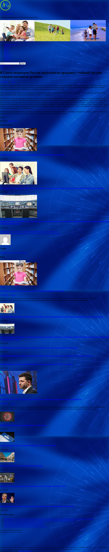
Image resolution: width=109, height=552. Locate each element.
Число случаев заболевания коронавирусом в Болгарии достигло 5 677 (33, 486)
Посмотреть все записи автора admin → (14, 253)
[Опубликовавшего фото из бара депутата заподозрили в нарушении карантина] (7, 502)
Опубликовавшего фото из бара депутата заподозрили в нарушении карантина (37, 506)
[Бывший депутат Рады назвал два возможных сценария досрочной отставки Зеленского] (18, 393)
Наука (6, 56)
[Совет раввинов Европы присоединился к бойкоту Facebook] (7, 441)
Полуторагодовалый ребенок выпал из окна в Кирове (23, 524)
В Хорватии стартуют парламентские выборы (21, 466)
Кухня (6, 50)
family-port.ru (12, 121)
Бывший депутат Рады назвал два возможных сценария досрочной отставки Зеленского (41, 399)
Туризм (7, 60)
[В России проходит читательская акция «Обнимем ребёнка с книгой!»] (18, 150)
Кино (6, 52)
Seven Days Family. (7, 14)
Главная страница (10, 44)
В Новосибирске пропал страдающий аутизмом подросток (25, 526)
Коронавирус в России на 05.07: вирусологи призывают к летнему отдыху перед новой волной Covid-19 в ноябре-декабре (48, 519)
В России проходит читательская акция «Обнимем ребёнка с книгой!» (32, 155)
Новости (7, 46)
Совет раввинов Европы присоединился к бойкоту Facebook (28, 445)
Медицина (8, 54)
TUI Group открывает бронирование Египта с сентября (24, 523)
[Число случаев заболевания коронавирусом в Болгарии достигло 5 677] (7, 482)
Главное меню (5, 65)
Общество (8, 58)
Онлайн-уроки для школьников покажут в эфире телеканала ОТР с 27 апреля (36, 364)
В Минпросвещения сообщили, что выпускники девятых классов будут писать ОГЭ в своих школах (46, 356)
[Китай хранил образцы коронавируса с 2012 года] (7, 421)
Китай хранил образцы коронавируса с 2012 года (23, 425)
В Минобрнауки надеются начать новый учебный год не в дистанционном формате (38, 347)
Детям (6, 48)
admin (13, 82)
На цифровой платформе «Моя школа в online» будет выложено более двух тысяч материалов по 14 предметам (51, 188)
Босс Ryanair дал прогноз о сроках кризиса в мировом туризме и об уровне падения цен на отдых (39, 521)
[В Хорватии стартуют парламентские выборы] (7, 461)
